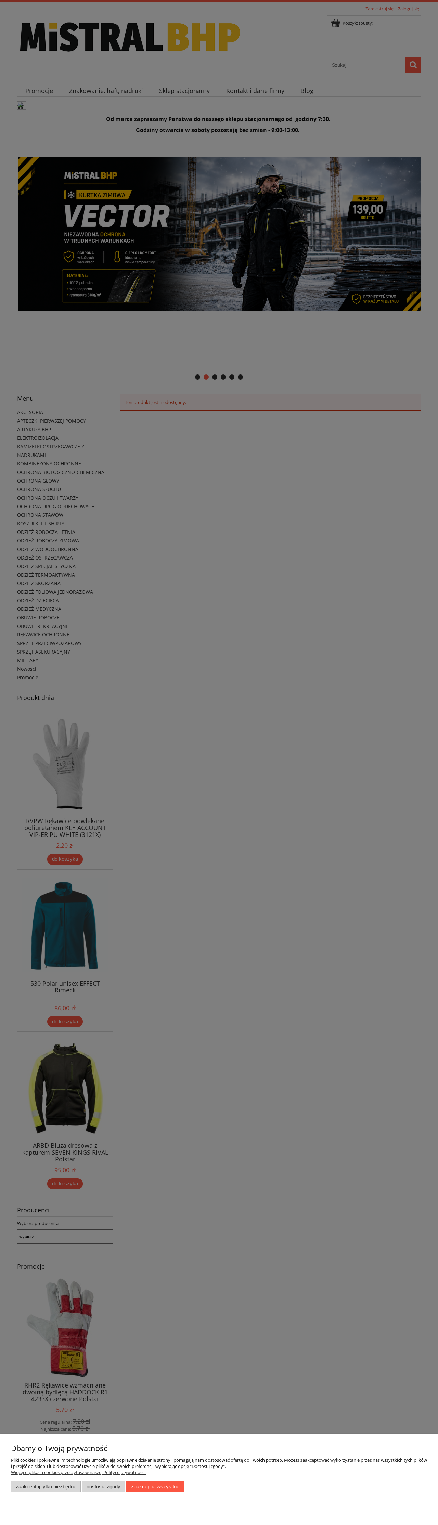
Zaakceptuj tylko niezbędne (46, 1486)
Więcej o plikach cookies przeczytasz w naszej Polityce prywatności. (78, 1472)
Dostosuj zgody (103, 1486)
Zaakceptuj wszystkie (155, 1486)
